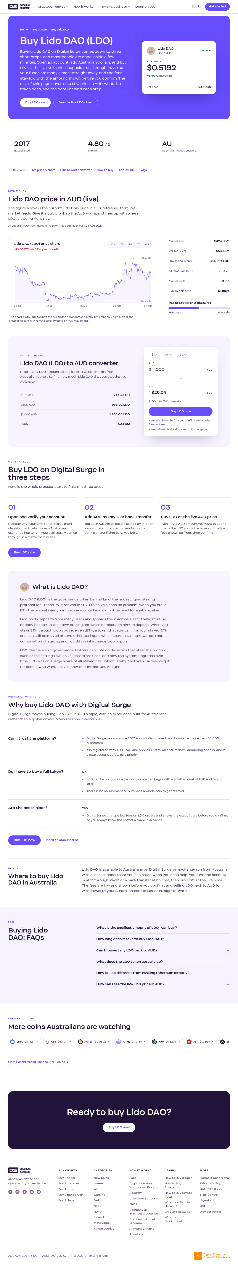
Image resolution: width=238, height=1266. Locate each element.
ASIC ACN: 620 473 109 (22, 1255)
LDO (151, 386)
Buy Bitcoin (66, 1178)
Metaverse (102, 1223)
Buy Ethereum (68, 1183)
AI (95, 1189)
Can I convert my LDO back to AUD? (126, 950)
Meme (98, 1183)
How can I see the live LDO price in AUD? (130, 984)
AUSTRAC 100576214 (55, 1255)
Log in (196, 6)
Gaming (99, 1194)
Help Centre (209, 1194)
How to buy (105, 170)
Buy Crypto (67, 1170)
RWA (97, 1211)
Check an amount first (61, 840)
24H (112, 244)
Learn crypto (145, 7)
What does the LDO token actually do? (129, 962)
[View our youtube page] (38, 1192)
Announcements (141, 1228)
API (202, 1206)
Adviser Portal (210, 1211)
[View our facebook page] (24, 1192)
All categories (104, 1228)
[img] (83, 281)
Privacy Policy (210, 1183)
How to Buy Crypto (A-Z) (178, 1194)
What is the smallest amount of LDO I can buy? (136, 928)
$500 (168, 354)
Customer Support (143, 1198)
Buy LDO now (35, 102)
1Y (138, 244)
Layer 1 (99, 1217)
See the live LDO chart (76, 102)
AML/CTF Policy (211, 1189)
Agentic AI (208, 1200)
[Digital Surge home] (19, 7)
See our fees (157, 424)
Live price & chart (42, 170)
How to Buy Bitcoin (178, 1178)
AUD (152, 363)
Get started (217, 6)
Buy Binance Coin (71, 1194)
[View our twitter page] (10, 1192)
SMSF (133, 1204)
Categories (103, 1170)
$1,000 (183, 354)
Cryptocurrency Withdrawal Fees (141, 1185)
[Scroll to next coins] (226, 1042)
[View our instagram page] (17, 1192)
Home (24, 29)
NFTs (97, 1206)
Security (135, 1193)
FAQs (143, 170)
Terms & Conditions (214, 1178)
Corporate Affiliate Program (143, 1221)
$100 (155, 354)
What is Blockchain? (173, 1219)
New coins (101, 1178)
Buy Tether (66, 1189)
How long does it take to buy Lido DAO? (130, 939)
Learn (169, 1170)
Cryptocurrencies (51, 7)
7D (122, 244)
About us (136, 1234)
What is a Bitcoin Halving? (177, 1204)
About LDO (126, 170)
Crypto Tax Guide (177, 1211)
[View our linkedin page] (31, 1192)
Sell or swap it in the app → (190, 429)
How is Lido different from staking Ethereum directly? (142, 973)
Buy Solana (66, 1200)
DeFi (97, 1200)
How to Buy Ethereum (173, 1185)
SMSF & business (114, 7)
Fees (132, 1178)
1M (130, 244)
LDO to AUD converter (76, 170)
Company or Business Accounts (143, 1211)
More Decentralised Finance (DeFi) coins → (38, 1062)
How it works (83, 7)
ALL (147, 244)
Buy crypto (39, 29)
